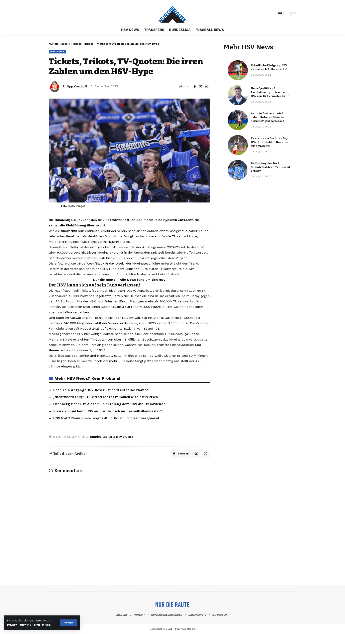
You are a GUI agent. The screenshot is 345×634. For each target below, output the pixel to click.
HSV (131, 436)
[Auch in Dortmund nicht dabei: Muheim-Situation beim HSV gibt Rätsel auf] (238, 120)
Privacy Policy (16, 624)
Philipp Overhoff (75, 86)
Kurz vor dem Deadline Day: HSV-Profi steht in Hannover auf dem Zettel (270, 142)
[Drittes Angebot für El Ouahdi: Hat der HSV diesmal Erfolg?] (238, 170)
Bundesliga (99, 436)
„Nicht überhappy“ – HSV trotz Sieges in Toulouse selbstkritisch (105, 397)
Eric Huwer (117, 436)
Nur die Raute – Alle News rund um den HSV (129, 279)
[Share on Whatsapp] (207, 86)
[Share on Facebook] (194, 86)
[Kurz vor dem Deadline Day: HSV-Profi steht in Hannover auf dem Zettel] (238, 145)
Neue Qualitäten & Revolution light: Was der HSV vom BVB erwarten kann (270, 92)
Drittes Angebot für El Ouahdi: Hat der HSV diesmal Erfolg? (270, 167)
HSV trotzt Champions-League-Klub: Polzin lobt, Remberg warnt (106, 418)
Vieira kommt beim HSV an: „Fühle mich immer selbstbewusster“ (107, 411)
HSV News (57, 51)
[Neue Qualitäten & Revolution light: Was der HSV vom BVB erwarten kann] (238, 95)
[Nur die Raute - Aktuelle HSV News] (172, 13)
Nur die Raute (58, 43)
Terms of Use (41, 624)
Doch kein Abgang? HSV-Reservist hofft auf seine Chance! (101, 390)
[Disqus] (129, 523)
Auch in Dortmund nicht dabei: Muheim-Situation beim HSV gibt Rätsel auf (268, 117)
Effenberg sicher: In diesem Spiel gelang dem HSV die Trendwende (109, 404)
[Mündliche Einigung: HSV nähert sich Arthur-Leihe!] (238, 70)
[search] (273, 13)
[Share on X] (201, 86)
